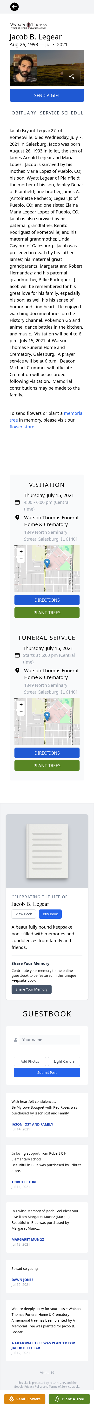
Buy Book (50, 914)
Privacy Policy (33, 1387)
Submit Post (47, 1072)
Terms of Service (60, 1387)
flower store (22, 427)
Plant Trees (47, 612)
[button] (47, 563)
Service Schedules (64, 113)
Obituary (24, 113)
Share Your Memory (31, 989)
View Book (24, 914)
